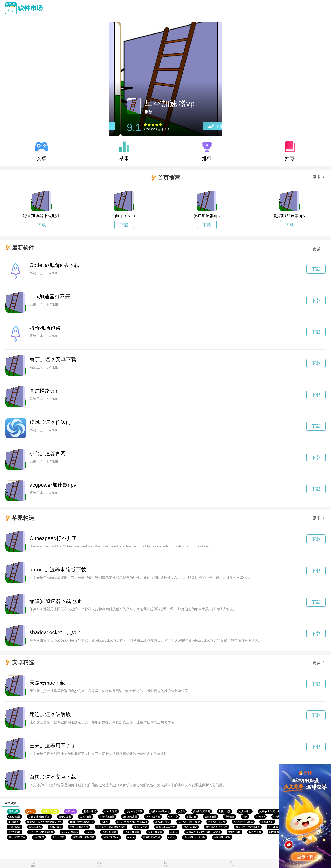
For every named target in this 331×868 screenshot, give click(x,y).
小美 (245, 816)
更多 (316, 177)
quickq (171, 837)
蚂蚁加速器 (255, 832)
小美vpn (260, 816)
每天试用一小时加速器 (248, 827)
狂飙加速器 (210, 816)
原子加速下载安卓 (278, 827)
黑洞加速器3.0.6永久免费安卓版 (44, 821)
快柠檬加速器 (107, 816)
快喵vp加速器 (109, 832)
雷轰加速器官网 (151, 837)
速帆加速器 (55, 827)
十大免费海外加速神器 (41, 832)
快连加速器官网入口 (40, 816)
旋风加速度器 (50, 811)
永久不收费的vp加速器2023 (132, 821)
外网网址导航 (153, 816)
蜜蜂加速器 (35, 827)
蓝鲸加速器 (14, 827)
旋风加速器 (245, 811)
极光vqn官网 (140, 827)
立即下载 (204, 126)
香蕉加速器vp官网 (165, 827)
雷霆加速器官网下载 (83, 837)
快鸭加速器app (111, 837)
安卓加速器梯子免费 (189, 821)
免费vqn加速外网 (79, 827)
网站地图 (13, 811)
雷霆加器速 (267, 821)
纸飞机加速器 (155, 832)
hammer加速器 (69, 832)
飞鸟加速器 (14, 832)
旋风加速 (70, 811)
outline (105, 821)
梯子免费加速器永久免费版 (111, 827)
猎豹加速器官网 (216, 821)
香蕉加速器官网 (222, 837)
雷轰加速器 (234, 832)
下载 (41, 225)
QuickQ (30, 811)
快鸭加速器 (85, 816)
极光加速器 (58, 837)
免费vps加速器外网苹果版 (273, 811)
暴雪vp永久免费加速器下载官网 (203, 832)
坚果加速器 (90, 811)
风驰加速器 (224, 811)
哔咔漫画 (229, 816)
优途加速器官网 (201, 811)
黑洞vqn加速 (190, 827)
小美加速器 (279, 816)
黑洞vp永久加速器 (243, 821)
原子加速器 (65, 816)
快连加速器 (14, 816)
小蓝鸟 (181, 811)
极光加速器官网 (16, 837)
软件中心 (173, 816)
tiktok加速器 (110, 811)
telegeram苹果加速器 (81, 821)
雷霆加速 (191, 816)
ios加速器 (13, 821)
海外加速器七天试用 (216, 827)
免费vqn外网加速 (160, 811)
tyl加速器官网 (276, 832)
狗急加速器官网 (134, 811)
